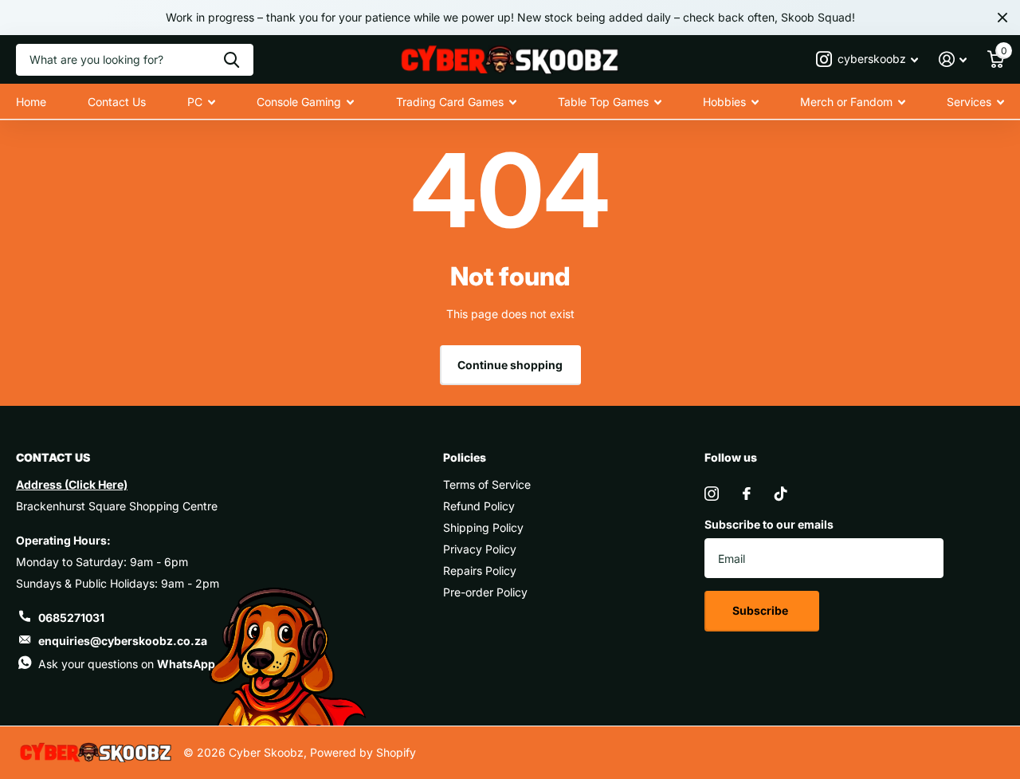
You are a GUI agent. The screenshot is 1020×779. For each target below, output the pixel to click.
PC (194, 101)
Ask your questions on (126, 664)
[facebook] (747, 493)
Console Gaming (299, 101)
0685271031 (71, 617)
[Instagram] (711, 493)
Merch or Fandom (846, 101)
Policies (464, 457)
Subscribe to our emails (769, 524)
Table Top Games (603, 101)
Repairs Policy (479, 570)
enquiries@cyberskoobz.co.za (122, 640)
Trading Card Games (450, 101)
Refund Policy (479, 506)
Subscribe (761, 610)
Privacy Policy (479, 549)
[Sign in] (952, 59)
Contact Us (117, 101)
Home (31, 101)
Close (1002, 17)
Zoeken (231, 60)
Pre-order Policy (485, 592)
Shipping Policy (483, 527)
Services (969, 101)
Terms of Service (487, 484)
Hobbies (724, 101)
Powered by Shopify (363, 752)
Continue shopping (510, 365)
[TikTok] (781, 493)
